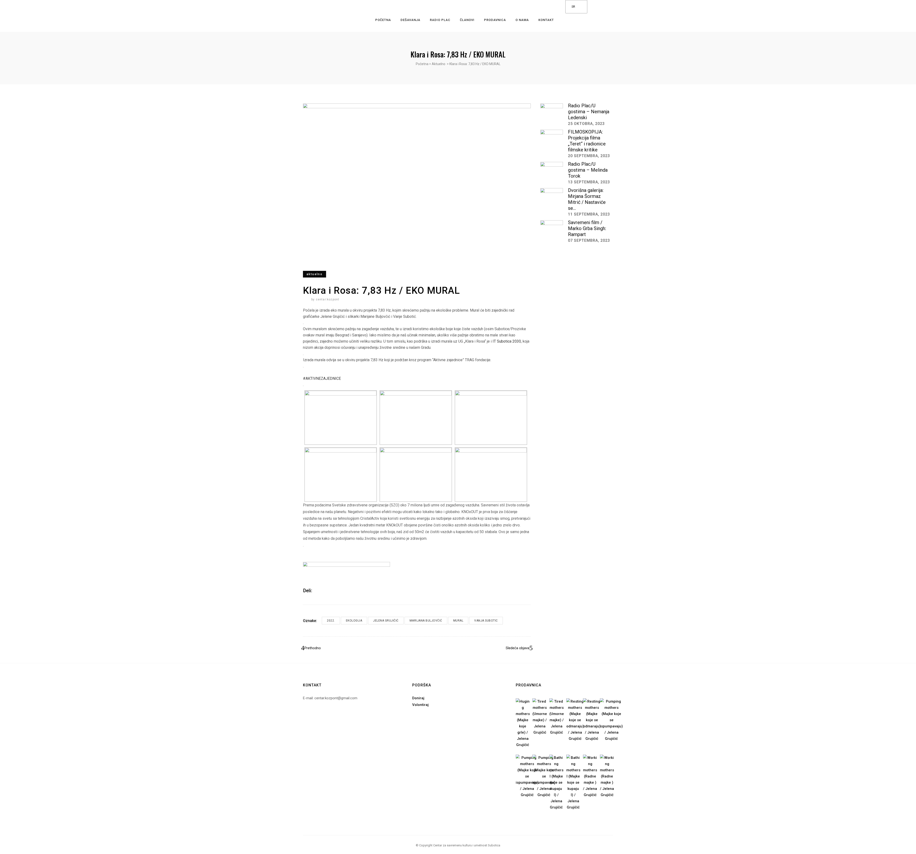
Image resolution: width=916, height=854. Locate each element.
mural (458, 620)
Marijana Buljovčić (426, 620)
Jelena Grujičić (386, 620)
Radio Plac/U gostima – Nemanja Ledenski (588, 111)
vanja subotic (486, 620)
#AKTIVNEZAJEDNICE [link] (322, 378)
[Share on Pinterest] (330, 590)
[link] (507, 341)
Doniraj (418, 698)
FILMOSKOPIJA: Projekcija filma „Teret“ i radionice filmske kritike (587, 141)
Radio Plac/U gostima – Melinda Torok (588, 170)
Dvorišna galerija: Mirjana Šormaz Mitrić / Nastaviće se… (587, 199)
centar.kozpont (327, 299)
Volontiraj (420, 705)
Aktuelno (438, 64)
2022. (331, 620)
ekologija (354, 620)
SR (573, 6)
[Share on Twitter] (324, 590)
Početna (422, 64)
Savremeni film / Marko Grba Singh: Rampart (587, 228)
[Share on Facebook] (317, 590)
